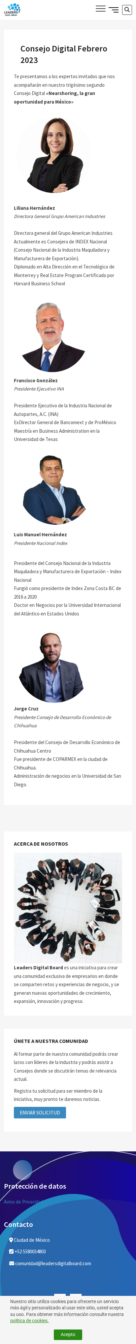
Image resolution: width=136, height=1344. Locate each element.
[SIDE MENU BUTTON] (114, 9)
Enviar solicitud (40, 1113)
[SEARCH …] (127, 10)
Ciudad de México (31, 1240)
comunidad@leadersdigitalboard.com (52, 1263)
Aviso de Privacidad (23, 1202)
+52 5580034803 (30, 1251)
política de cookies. (29, 1320)
